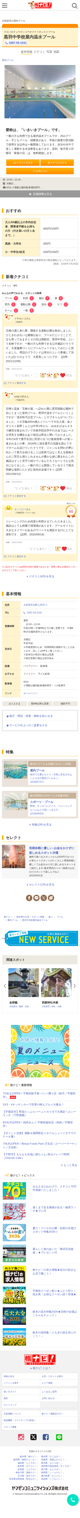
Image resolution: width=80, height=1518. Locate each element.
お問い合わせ (48, 1398)
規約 (6, 1398)
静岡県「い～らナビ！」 (53, 1472)
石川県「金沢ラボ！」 (28, 1476)
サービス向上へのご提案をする (28, 725)
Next (76, 986)
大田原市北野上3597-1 (35, 605)
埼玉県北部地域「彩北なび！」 (24, 1479)
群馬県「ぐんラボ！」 (28, 1469)
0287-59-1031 (17, 42)
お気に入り (42, 171)
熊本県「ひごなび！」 (52, 1457)
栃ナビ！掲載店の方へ (52, 1413)
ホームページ (30, 693)
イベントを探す (11, 1383)
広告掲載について (12, 1413)
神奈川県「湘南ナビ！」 (27, 1472)
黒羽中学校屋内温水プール (30, 36)
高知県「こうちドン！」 (53, 1479)
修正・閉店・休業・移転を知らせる (31, 715)
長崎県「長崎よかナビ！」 (54, 1460)
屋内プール (8, 60)
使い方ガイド (10, 1391)
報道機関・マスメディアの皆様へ (20, 1420)
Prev (6, 986)
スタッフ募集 (10, 1427)
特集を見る (9, 1376)
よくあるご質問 (49, 1391)
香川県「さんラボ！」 (52, 1469)
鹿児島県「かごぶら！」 (53, 1476)
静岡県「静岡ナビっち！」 (26, 1460)
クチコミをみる (24, 162)
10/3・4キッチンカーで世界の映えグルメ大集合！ (33, 1104)
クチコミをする (58, 162)
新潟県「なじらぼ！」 (52, 1463)
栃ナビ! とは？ (42, 1368)
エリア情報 (47, 1383)
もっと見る (70, 1165)
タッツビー (20, 509)
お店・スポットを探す (52, 1376)
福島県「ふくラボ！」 (28, 1463)
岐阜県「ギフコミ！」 (28, 1466)
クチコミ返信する (16, 383)
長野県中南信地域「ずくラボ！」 (57, 1466)
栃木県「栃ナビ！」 (29, 1457)
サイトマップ (10, 1405)
